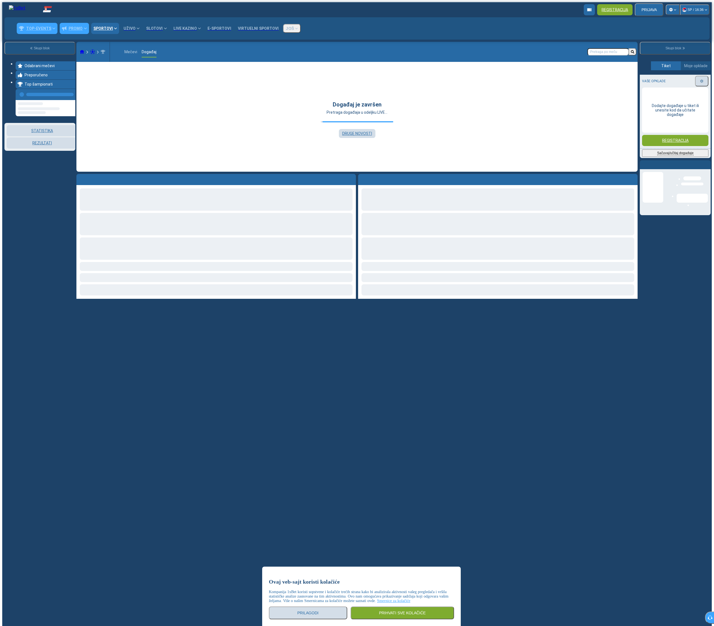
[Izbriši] (632, 178)
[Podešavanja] (673, 9)
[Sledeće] (375, 178)
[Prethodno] (69, 93)
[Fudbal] (92, 51)
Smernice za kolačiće (393, 601)
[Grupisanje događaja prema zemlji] (70, 138)
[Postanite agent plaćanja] (589, 9)
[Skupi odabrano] (63, 138)
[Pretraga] (632, 51)
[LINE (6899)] (82, 51)
